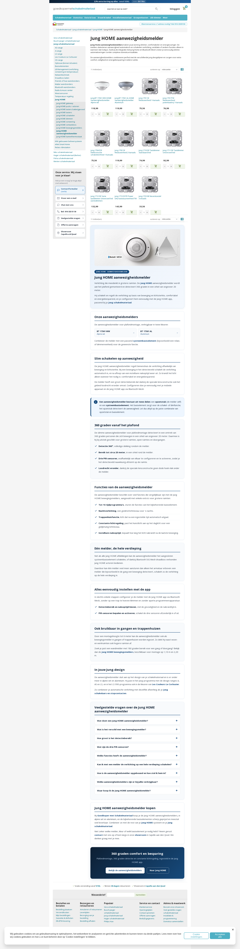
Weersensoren (61, 93)
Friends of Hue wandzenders (67, 81)
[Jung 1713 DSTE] (126, 184)
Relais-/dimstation (62, 147)
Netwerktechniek (62, 75)
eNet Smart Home (62, 144)
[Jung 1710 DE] (150, 138)
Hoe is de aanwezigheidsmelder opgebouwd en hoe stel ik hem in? (131, 773)
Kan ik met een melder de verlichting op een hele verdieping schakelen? (134, 764)
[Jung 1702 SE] (126, 138)
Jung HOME (60, 99)
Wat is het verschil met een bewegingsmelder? (121, 729)
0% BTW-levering (63, 921)
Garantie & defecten (64, 918)
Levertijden (84, 912)
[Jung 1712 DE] (101, 184)
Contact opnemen (146, 913)
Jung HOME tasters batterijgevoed (70, 109)
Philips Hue (108, 921)
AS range (59, 47)
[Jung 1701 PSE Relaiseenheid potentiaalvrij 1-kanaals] (174, 86)
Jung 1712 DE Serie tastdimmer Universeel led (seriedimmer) (102, 198)
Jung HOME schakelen (65, 115)
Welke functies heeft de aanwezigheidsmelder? (122, 755)
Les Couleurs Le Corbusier (66, 57)
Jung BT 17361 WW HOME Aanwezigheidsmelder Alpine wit (101, 100)
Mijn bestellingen (63, 915)
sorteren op (155, 69)
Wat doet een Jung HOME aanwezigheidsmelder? (122, 720)
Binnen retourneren (117, 886)
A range (58, 51)
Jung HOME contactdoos (66, 125)
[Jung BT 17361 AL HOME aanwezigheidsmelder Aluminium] (126, 86)
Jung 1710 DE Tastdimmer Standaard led (149, 151)
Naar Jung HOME (158, 870)
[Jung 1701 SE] (150, 86)
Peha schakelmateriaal (63, 158)
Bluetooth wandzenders (65, 87)
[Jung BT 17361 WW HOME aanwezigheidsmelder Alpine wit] (101, 86)
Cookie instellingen (196, 935)
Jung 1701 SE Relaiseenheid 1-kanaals (149, 99)
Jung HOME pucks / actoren (67, 106)
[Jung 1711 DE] (174, 138)
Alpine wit (103, 332)
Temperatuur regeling (64, 96)
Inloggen (175, 8)
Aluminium (146, 332)
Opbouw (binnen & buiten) (66, 63)
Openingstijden (145, 910)
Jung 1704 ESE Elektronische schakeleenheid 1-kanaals (102, 152)
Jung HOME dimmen (64, 118)
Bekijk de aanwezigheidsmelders (125, 870)
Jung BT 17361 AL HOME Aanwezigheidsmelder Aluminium (124, 100)
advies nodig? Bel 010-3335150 (171, 24)
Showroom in (149, 886)
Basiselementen (62, 66)
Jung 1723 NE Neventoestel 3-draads (150, 197)
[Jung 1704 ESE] (101, 138)
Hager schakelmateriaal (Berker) (67, 155)
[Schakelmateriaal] (74, 9)
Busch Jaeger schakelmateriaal (67, 41)
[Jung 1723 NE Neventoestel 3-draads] (150, 184)
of (157, 24)
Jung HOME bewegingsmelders (69, 128)
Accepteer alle (220, 935)
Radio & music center (64, 90)
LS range (58, 54)
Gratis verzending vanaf (88, 886)
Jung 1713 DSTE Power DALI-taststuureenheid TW (126, 197)
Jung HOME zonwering (65, 121)
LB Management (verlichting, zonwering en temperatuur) (67, 70)
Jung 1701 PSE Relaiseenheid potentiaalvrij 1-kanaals (173, 100)
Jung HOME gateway (64, 103)
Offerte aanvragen (147, 915)
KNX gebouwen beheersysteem (68, 141)
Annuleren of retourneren (91, 909)
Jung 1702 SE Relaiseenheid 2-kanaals (125, 151)
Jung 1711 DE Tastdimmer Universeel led (173, 151)
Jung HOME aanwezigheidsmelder (66, 132)
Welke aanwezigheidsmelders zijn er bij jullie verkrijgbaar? (127, 781)
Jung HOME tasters (64, 112)
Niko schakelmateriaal (63, 152)
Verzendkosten (62, 912)
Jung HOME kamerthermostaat (69, 136)
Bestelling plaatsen (64, 909)
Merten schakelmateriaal (64, 161)
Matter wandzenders (64, 84)
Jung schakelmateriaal (64, 44)
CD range (59, 60)
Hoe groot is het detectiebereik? (114, 738)
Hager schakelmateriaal (114, 918)
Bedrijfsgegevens (146, 918)
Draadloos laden (62, 78)
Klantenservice (148, 24)
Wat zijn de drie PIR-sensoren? (113, 747)
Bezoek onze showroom (173, 907)
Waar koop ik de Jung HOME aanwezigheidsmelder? (124, 790)
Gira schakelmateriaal (63, 38)
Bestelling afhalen (87, 921)
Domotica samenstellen (173, 921)
